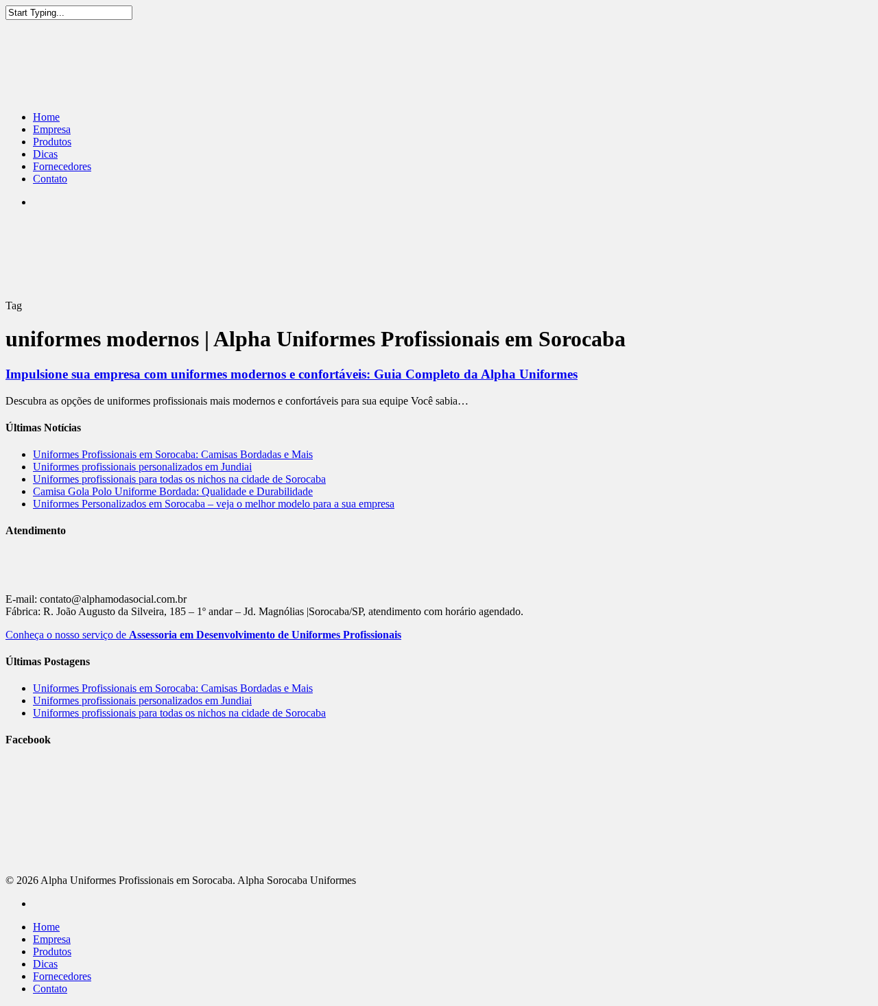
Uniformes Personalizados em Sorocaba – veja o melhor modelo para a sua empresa (213, 504)
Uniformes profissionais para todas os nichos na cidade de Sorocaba (179, 479)
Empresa (52, 129)
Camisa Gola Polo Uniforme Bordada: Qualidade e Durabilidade (173, 491)
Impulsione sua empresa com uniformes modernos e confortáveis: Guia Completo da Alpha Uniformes (291, 374)
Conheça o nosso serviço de (203, 634)
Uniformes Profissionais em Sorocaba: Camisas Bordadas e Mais (173, 454)
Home (46, 117)
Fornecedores (62, 166)
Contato (50, 178)
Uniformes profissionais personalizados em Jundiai (142, 466)
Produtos (52, 141)
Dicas (45, 154)
